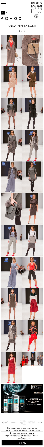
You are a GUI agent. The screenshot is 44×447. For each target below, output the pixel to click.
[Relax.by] (31, 422)
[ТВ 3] (14, 422)
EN (6, 13)
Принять (22, 443)
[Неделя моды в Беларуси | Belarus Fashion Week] (36, 18)
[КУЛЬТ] (23, 422)
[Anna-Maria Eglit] (11, 50)
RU (3, 13)
